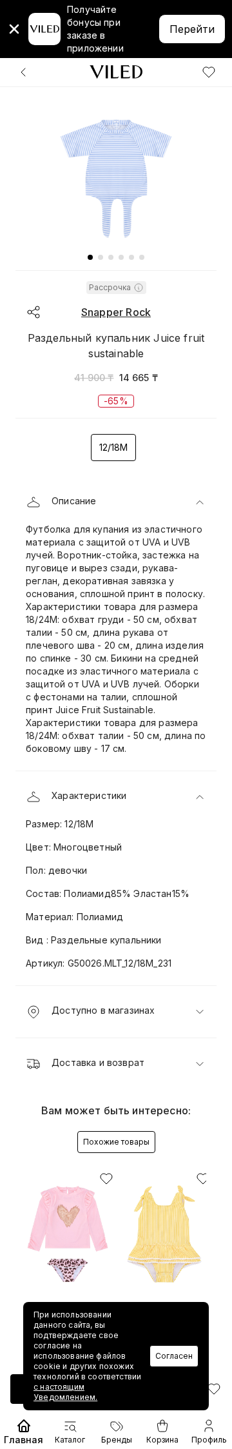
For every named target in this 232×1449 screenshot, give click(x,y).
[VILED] (116, 72)
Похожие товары (116, 1142)
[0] (209, 72)
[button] (116, 502)
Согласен (174, 1356)
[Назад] (23, 72)
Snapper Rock (116, 312)
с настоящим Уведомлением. (65, 1392)
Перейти (192, 29)
